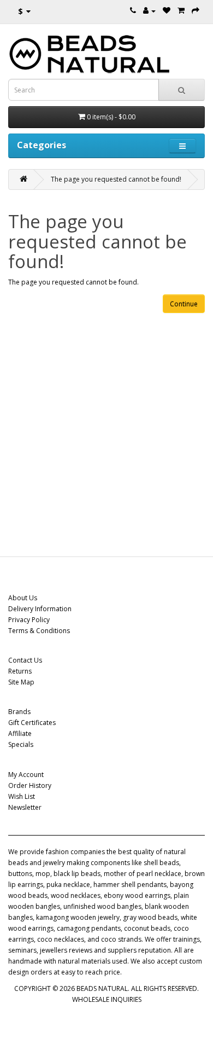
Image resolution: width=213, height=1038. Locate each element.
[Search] (181, 90)
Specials (20, 744)
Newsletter (25, 807)
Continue (184, 304)
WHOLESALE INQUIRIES (106, 999)
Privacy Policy (29, 619)
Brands (19, 711)
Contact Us (25, 660)
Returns (20, 671)
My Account (26, 774)
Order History (29, 785)
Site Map (21, 682)
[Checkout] (195, 10)
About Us (22, 597)
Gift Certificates (32, 722)
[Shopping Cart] (181, 10)
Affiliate (20, 733)
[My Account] (149, 10)
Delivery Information (40, 608)
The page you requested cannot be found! (116, 179)
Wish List (21, 796)
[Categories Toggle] (182, 145)
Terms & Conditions (39, 630)
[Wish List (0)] (166, 10)
